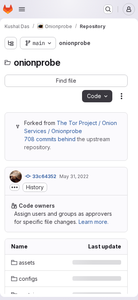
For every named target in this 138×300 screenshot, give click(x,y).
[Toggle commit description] (15, 187)
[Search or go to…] (108, 9)
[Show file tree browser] (11, 43)
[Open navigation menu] (22, 9)
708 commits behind (50, 139)
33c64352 (43, 176)
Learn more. (93, 221)
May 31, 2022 (74, 176)
